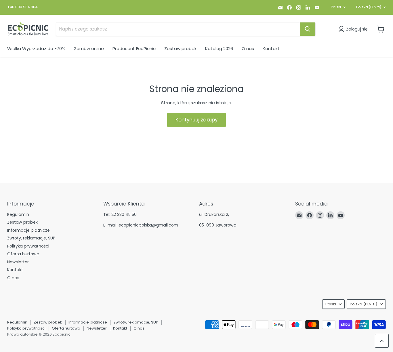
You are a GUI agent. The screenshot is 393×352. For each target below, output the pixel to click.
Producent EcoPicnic (134, 48)
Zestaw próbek (180, 48)
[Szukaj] (307, 29)
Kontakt (271, 48)
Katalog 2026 (219, 48)
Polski (336, 7)
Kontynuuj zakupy (196, 119)
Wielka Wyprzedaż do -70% (36, 48)
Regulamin (18, 214)
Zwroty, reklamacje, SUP (31, 238)
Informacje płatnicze (28, 230)
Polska (368, 7)
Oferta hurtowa (23, 254)
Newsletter (18, 262)
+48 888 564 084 (22, 7)
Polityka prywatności (28, 246)
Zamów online (89, 48)
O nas (248, 48)
